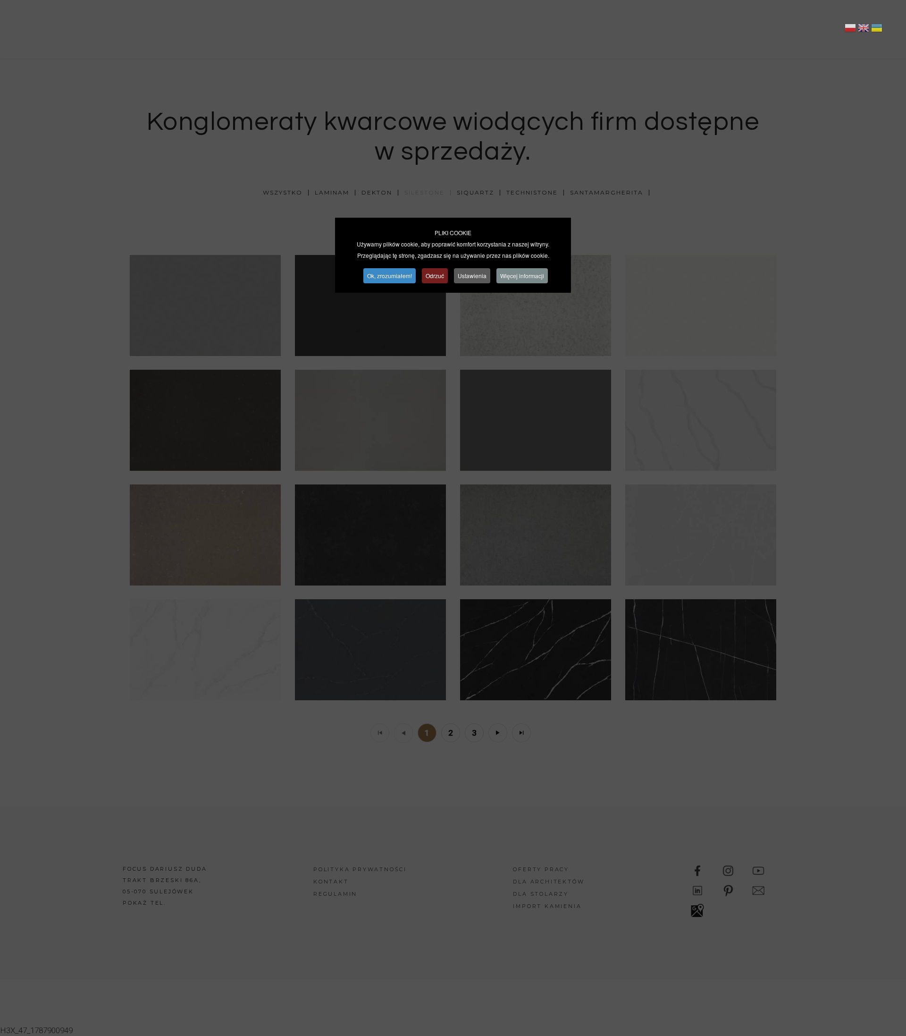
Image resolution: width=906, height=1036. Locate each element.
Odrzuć (435, 276)
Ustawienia (472, 276)
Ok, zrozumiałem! (389, 276)
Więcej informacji (522, 276)
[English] (863, 29)
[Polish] (850, 29)
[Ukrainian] (876, 29)
